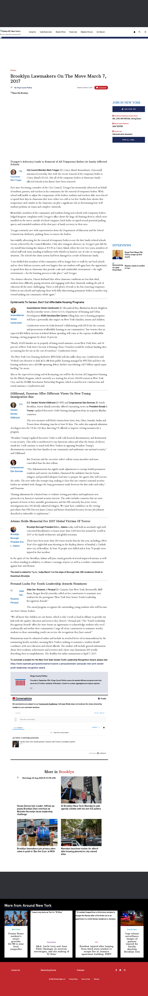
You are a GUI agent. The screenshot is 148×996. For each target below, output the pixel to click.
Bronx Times (16, 929)
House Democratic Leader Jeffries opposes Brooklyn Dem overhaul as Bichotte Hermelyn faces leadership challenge (36, 810)
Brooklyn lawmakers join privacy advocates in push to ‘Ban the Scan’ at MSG (36, 850)
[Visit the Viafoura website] (101, 753)
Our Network (101, 32)
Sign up (101, 713)
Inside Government (46, 32)
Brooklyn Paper (132, 929)
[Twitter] (120, 970)
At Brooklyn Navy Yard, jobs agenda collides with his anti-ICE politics (81, 807)
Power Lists (73, 32)
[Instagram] (125, 970)
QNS (96, 942)
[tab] (18, 727)
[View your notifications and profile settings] (134, 32)
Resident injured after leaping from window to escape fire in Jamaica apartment (96, 950)
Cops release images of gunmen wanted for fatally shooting (132, 942)
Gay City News (51, 942)
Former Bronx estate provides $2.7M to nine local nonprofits (16, 941)
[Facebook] (116, 970)
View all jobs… (128, 140)
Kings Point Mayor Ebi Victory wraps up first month (133, 254)
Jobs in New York (126, 102)
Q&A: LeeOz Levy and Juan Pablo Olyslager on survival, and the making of (51, 950)
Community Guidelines (48, 704)
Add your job (130, 109)
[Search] (140, 32)
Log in (96, 713)
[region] (59, 732)
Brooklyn (13, 70)
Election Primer (61, 32)
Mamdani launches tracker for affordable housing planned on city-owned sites (80, 851)
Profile (103, 698)
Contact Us (32, 32)
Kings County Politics (24, 88)
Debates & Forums (87, 32)
